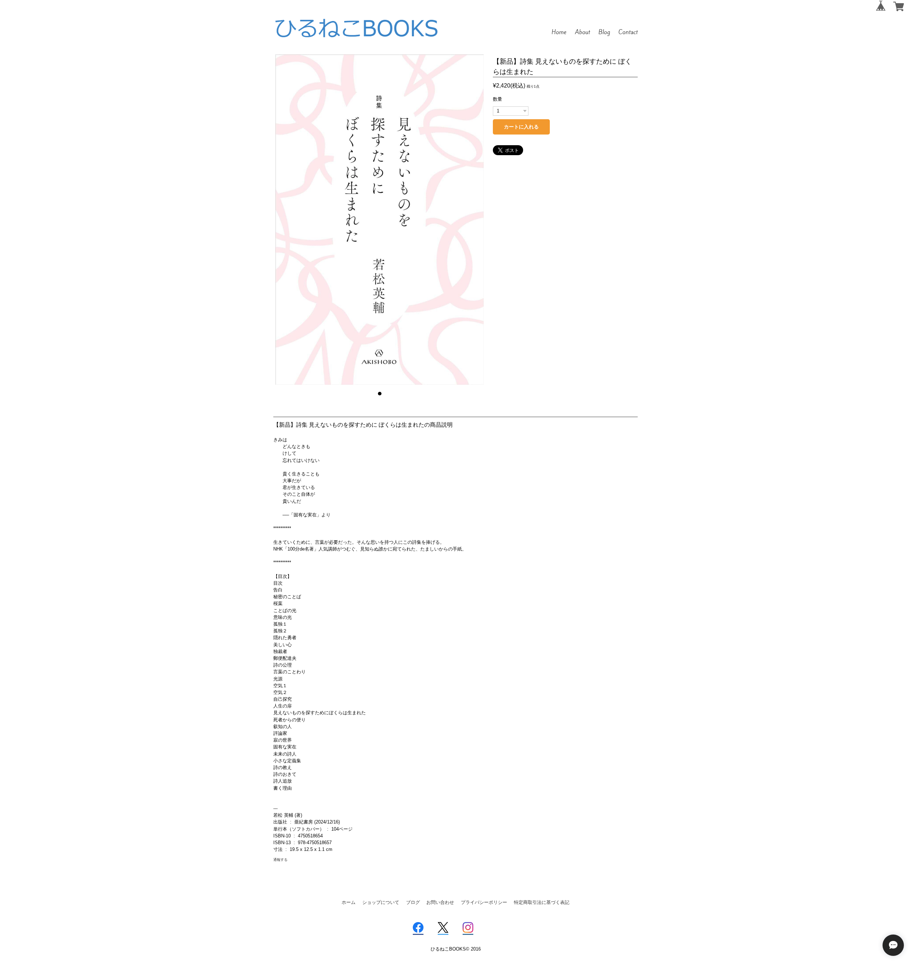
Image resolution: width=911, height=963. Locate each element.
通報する (280, 860)
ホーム (349, 902)
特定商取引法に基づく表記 (541, 902)
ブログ (413, 902)
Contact (628, 32)
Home (559, 32)
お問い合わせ (440, 902)
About (582, 32)
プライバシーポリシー (484, 902)
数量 (497, 99)
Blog (604, 32)
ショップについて (380, 902)
